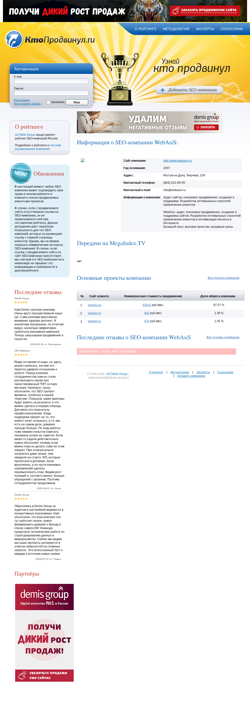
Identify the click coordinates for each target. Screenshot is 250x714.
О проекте (156, 372)
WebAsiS (165, 142)
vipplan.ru (94, 313)
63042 (147, 305)
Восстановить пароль (27, 103)
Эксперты (203, 372)
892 (146, 313)
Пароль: (19, 88)
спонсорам (231, 29)
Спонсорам (225, 372)
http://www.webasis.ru (177, 160)
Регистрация (22, 100)
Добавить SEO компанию (189, 90)
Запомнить (58, 102)
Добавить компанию (191, 376)
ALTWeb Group (25, 134)
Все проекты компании (224, 278)
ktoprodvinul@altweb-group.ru (109, 377)
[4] (23, 302)
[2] (18, 302)
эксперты (205, 29)
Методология (179, 372)
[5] (26, 302)
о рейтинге (145, 29)
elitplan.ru (94, 321)
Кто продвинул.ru (50, 39)
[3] (21, 302)
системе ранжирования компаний (38, 147)
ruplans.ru (94, 305)
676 (146, 321)
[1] (15, 302)
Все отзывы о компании (223, 337)
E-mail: (18, 76)
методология (176, 29)
